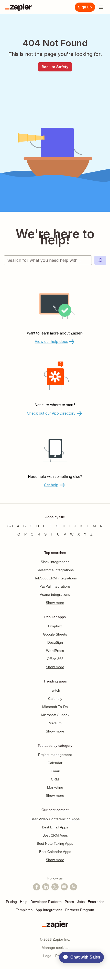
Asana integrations (55, 594)
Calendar (55, 763)
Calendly (55, 699)
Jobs (81, 902)
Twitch (55, 690)
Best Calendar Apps (55, 852)
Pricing (11, 902)
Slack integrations (55, 562)
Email (55, 771)
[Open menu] (101, 7)
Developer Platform (46, 902)
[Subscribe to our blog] (73, 886)
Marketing (55, 787)
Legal (47, 956)
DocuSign (55, 642)
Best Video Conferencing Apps (55, 819)
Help (23, 902)
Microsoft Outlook (55, 715)
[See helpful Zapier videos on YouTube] (64, 886)
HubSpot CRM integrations (55, 578)
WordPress (55, 651)
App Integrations (49, 910)
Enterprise (96, 902)
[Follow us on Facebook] (36, 886)
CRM (55, 779)
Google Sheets (55, 634)
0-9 (10, 526)
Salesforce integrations (55, 570)
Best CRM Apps (55, 835)
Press (69, 902)
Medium (55, 723)
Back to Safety (55, 67)
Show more (55, 603)
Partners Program (79, 910)
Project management (55, 755)
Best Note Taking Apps (55, 843)
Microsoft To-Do (55, 707)
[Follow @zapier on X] (55, 886)
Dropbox (55, 626)
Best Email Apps (55, 827)
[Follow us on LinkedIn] (45, 886)
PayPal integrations (55, 586)
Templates (24, 910)
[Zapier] (18, 7)
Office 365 (55, 659)
